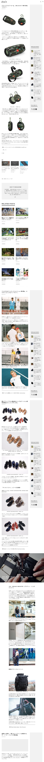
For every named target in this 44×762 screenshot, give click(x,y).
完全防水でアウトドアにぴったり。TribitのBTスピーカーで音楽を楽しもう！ (24, 168)
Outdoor (17, 222)
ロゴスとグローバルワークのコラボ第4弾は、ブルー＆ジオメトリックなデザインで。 (8, 238)
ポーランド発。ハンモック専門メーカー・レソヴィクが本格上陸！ (22, 238)
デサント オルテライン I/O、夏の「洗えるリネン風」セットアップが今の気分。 (37, 92)
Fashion (3, 223)
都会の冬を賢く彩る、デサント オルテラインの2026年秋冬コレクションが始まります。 (37, 60)
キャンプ (9, 178)
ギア (12, 178)
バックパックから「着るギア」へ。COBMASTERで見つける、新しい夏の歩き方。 (37, 53)
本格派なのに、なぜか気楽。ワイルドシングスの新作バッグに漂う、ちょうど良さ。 (37, 68)
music (5, 178)
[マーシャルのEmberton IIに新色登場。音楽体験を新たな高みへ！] (15, 163)
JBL (2, 178)
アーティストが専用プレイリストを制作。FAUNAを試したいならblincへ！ (22, 279)
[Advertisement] (36, 25)
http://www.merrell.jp (21, 548)
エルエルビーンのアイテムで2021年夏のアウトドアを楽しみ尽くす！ (8, 279)
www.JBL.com (23, 147)
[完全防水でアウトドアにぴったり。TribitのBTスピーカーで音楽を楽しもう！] (24, 163)
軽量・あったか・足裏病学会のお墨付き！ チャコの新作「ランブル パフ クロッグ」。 (8, 218)
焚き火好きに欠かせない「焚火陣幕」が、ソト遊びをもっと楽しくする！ (8, 258)
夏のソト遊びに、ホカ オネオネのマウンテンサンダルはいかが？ (22, 258)
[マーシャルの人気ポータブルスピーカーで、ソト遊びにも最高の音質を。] (6, 163)
